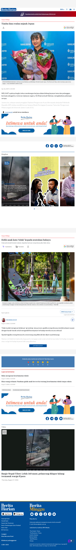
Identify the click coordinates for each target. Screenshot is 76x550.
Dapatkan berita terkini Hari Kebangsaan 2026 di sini (40, 14)
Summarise (8, 246)
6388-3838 (5, 544)
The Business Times (36, 533)
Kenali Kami (4, 521)
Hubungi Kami (5, 518)
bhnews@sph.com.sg (40, 524)
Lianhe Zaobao (34, 535)
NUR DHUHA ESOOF (11, 320)
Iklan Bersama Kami (7, 536)
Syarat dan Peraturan (7, 523)
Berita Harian (33, 537)
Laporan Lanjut (38, 345)
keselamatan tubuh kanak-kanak (21, 390)
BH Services (4, 530)
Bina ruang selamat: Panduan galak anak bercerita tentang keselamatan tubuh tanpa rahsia (36, 381)
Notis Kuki (4, 527)
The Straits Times (35, 531)
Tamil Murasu (33, 539)
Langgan (3, 534)
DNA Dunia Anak (6, 390)
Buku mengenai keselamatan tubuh (15, 376)
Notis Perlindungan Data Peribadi (11, 525)
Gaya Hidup (5, 19)
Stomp (31, 541)
